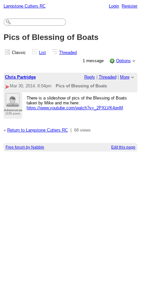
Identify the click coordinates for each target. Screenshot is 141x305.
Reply (89, 77)
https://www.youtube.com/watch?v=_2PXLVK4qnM (75, 107)
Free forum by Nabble (25, 147)
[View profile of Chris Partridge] (13, 103)
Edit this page (123, 147)
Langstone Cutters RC (25, 6)
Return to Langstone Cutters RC (37, 130)
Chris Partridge (20, 77)
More (125, 77)
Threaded (68, 52)
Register (129, 6)
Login (114, 6)
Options (123, 60)
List (42, 52)
